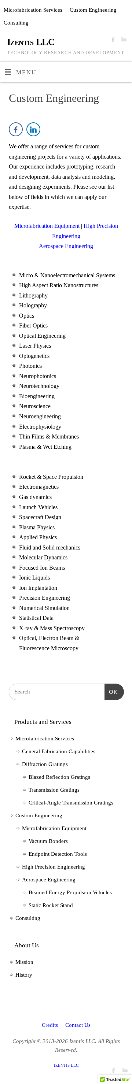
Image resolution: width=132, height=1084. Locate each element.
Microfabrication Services (33, 10)
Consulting (16, 23)
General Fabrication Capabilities (58, 751)
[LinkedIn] (123, 41)
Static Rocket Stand (51, 905)
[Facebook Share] (16, 129)
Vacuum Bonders (48, 841)
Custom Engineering (93, 10)
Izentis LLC (31, 42)
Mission (24, 962)
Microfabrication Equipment (54, 828)
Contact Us (78, 1025)
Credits (50, 1025)
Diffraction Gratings (45, 764)
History (23, 975)
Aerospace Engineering (49, 880)
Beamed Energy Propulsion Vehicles (70, 892)
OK (111, 691)
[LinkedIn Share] (33, 129)
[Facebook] (112, 41)
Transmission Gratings (54, 790)
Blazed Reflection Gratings (59, 777)
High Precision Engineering (53, 867)
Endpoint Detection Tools (58, 854)
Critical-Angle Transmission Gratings (71, 803)
